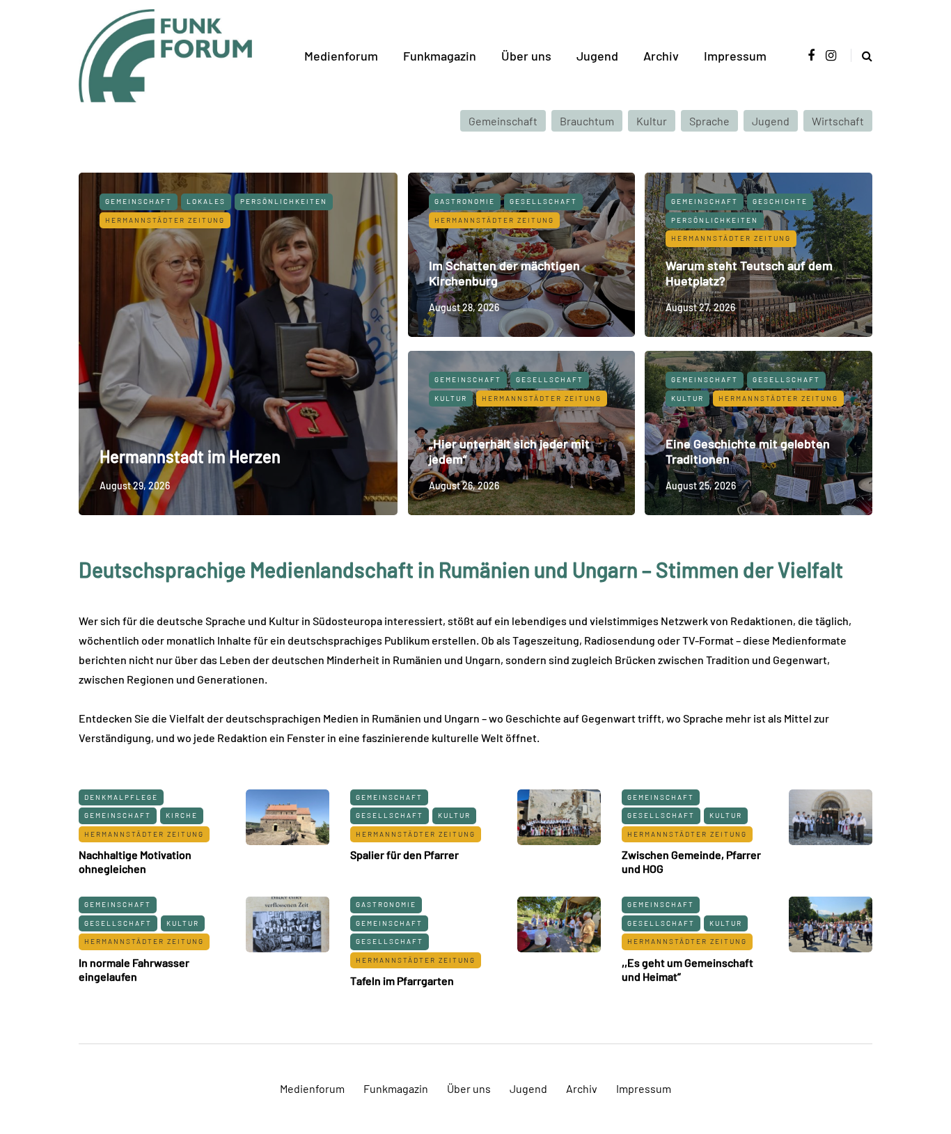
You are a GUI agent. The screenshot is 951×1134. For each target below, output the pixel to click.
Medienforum (341, 55)
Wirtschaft (838, 120)
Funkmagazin (439, 55)
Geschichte (780, 201)
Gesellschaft (543, 201)
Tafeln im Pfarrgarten (402, 980)
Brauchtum (587, 120)
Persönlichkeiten (283, 201)
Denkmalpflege (121, 797)
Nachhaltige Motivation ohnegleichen (135, 861)
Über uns (526, 55)
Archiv (661, 55)
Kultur (651, 120)
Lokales (206, 201)
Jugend (597, 55)
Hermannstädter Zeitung (165, 220)
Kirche (182, 815)
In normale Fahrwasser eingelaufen (134, 969)
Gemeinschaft (503, 120)
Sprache (709, 120)
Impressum (735, 55)
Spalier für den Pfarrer (404, 854)
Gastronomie (464, 201)
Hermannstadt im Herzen (190, 456)
